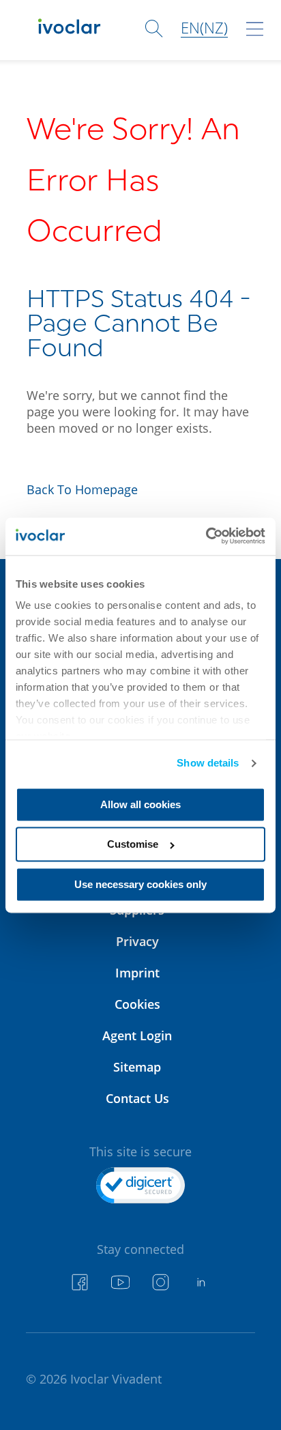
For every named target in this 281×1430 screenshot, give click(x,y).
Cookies (137, 1004)
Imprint (137, 972)
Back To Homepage (82, 489)
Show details (208, 763)
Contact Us (137, 1098)
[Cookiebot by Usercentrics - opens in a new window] (205, 536)
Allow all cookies (140, 804)
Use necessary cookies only (140, 884)
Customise (132, 844)
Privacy (137, 941)
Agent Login (137, 1035)
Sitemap (137, 1067)
